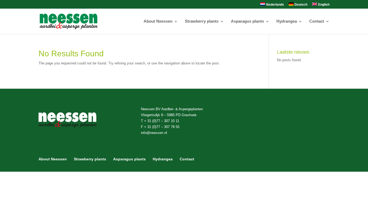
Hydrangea (286, 21)
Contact (316, 21)
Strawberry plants (201, 21)
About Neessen (158, 21)
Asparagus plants (247, 21)
